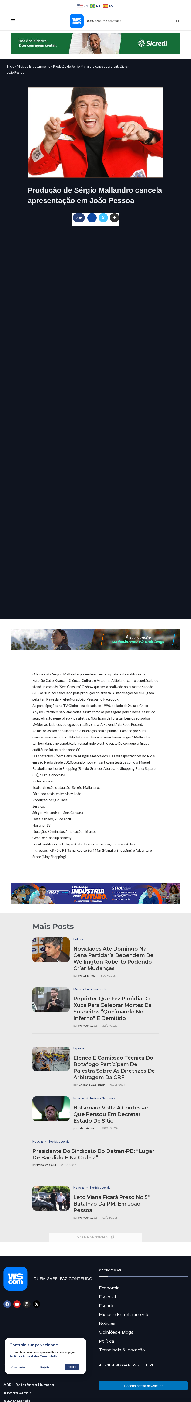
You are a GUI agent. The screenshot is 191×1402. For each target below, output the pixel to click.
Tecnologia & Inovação (122, 1350)
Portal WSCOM (46, 1165)
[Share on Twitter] (103, 217)
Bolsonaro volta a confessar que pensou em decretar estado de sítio (110, 1114)
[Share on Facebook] (92, 217)
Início (10, 66)
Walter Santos (86, 975)
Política (106, 1341)
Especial (107, 1296)
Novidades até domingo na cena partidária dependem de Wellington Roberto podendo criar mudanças (113, 958)
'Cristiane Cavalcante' (91, 1084)
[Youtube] (17, 1304)
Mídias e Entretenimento (33, 66)
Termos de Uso (49, 1356)
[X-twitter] (36, 1304)
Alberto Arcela (17, 1393)
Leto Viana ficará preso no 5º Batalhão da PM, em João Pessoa (111, 1203)
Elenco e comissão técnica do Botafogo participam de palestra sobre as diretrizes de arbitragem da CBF (114, 1068)
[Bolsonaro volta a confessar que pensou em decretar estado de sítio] (51, 1108)
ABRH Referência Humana (28, 1385)
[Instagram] (27, 1304)
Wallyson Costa (87, 1025)
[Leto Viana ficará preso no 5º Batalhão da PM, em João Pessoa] (51, 1198)
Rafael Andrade (87, 1128)
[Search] (177, 21)
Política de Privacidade (24, 1356)
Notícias (107, 1323)
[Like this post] (80, 218)
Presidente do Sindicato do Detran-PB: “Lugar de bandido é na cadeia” (93, 1154)
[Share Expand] (114, 217)
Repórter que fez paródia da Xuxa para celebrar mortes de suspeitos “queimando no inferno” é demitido (112, 1008)
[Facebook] (7, 1304)
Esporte (107, 1305)
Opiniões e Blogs (116, 1332)
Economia (109, 1288)
